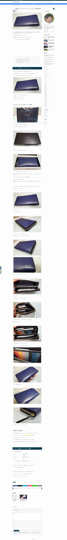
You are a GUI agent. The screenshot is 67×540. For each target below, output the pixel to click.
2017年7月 (46, 102)
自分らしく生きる (46, 69)
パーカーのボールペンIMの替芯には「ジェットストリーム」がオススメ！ (49, 57)
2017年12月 (46, 96)
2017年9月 (46, 99)
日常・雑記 (46, 81)
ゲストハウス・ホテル (47, 80)
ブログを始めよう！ (46, 111)
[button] (15, 485)
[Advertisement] (27, 49)
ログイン (45, 121)
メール (15, 524)
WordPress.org (45, 123)
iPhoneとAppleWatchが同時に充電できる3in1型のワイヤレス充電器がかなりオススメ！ (49, 64)
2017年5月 (46, 105)
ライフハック (46, 77)
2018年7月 (46, 92)
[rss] (53, 0)
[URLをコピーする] (39, 485)
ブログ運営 (46, 70)
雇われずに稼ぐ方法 (47, 74)
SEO (45, 73)
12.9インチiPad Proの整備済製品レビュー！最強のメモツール (49, 62)
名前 (14, 521)
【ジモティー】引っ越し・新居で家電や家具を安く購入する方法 (49, 59)
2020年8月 (46, 86)
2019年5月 (46, 89)
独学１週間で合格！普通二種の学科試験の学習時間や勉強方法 (49, 55)
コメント (15, 512)
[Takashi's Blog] (16, 2)
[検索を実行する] (53, 8)
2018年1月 (46, 95)
